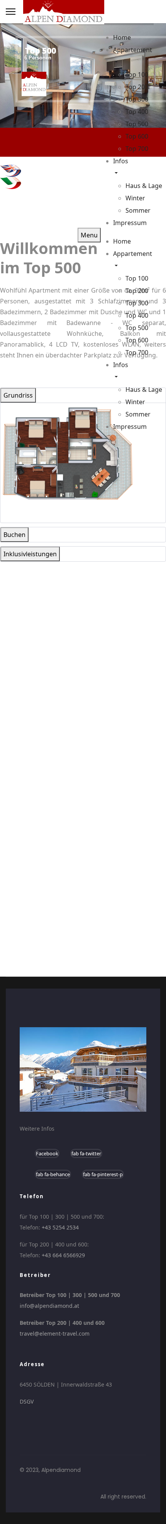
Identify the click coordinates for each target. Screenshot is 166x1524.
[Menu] (10, 11)
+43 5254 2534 (60, 1227)
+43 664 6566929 (63, 1255)
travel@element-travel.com (55, 1333)
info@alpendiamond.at (49, 1305)
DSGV (27, 1401)
